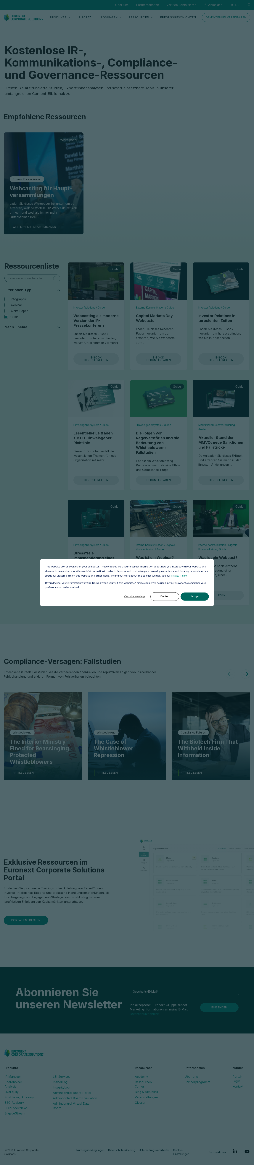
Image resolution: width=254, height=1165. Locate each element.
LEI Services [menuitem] (61, 1076)
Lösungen (109, 17)
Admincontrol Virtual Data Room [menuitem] (71, 1106)
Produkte (58, 17)
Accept (194, 596)
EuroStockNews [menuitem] (16, 1108)
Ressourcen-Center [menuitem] (144, 1084)
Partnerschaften (147, 5)
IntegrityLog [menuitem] (61, 1087)
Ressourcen (139, 17)
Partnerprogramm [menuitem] (197, 1082)
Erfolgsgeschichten (178, 17)
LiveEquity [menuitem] (11, 1092)
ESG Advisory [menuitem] (14, 1102)
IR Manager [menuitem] (12, 1076)
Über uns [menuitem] (191, 1076)
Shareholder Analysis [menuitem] (13, 1084)
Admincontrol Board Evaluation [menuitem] (75, 1098)
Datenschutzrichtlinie (144, 1014)
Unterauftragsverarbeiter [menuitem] (154, 1150)
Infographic (18, 299)
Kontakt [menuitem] (237, 1086)
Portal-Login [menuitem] (237, 1079)
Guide (14, 317)
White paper (19, 311)
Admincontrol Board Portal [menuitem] (72, 1093)
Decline (164, 596)
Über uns (121, 5)
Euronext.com (217, 1152)
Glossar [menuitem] (140, 1102)
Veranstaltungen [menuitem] (146, 1097)
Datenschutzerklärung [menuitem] (121, 1150)
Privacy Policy (179, 575)
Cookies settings (134, 596)
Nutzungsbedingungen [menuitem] (90, 1150)
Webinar (16, 305)
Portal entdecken (26, 920)
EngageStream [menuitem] (14, 1113)
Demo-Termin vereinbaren (226, 17)
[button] (230, 674)
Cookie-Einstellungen (181, 1152)
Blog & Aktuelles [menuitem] (146, 1092)
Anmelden (215, 5)
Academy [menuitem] (141, 1076)
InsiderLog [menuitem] (60, 1082)
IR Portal (86, 17)
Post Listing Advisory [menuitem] (19, 1097)
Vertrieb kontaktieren (181, 5)
